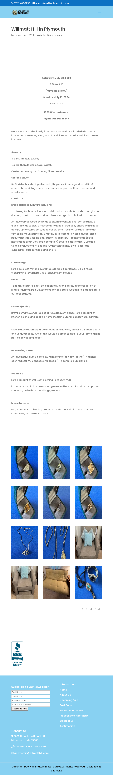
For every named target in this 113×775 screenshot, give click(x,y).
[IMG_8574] (24, 518)
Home (63, 689)
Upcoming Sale (69, 700)
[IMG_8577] (24, 558)
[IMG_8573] (88, 478)
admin (18, 35)
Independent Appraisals (74, 715)
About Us (65, 695)
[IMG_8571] (24, 478)
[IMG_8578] (56, 558)
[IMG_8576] (88, 518)
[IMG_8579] (88, 598)
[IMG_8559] (56, 598)
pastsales (41, 35)
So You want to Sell (71, 710)
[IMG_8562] (24, 598)
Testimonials (67, 726)
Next (97, 609)
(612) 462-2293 (22, 3)
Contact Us (67, 721)
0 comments (55, 35)
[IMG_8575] (56, 518)
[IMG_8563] (88, 558)
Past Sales (66, 705)
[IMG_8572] (56, 478)
